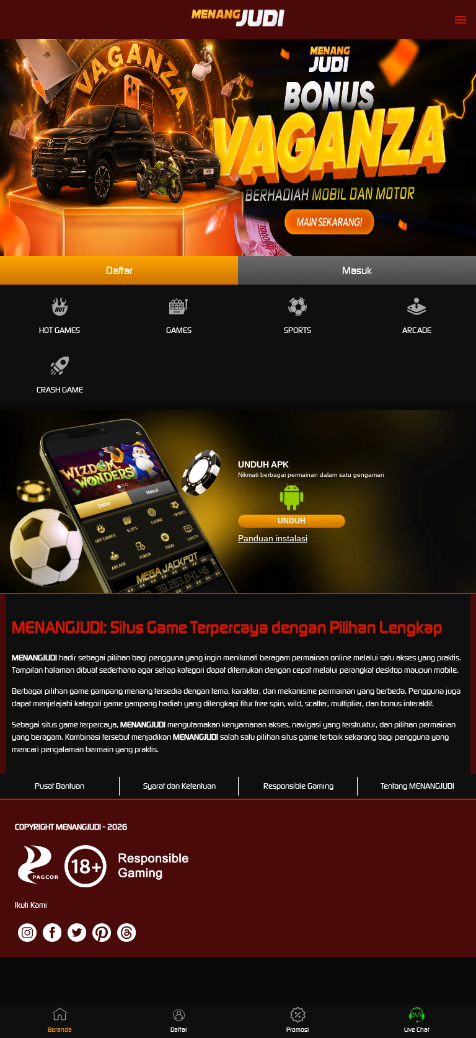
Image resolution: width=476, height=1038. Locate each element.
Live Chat (417, 1030)
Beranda (60, 1030)
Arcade (416, 330)
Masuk (357, 270)
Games (179, 330)
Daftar (119, 270)
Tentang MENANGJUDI (417, 786)
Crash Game (60, 389)
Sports (297, 330)
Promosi (297, 1030)
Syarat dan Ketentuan (179, 786)
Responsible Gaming (298, 786)
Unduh (292, 521)
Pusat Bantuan (59, 786)
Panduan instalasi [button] (272, 538)
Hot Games (59, 330)
